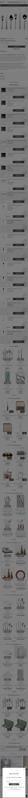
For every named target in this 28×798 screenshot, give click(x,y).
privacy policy (19, 789)
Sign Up (14, 784)
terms (16, 789)
